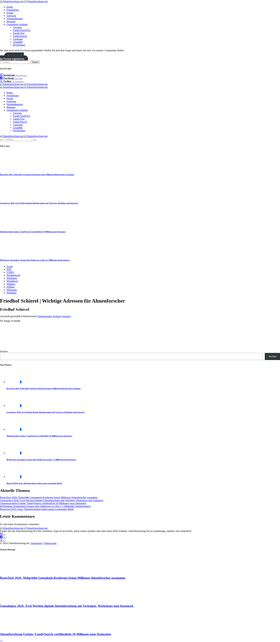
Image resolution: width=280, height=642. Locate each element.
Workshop (11, 278)
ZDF (9, 269)
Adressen (11, 15)
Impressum (36, 543)
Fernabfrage (12, 9)
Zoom (9, 266)
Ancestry (17, 27)
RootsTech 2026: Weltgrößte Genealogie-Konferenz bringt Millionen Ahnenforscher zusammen (37, 174)
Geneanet (18, 39)
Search (35, 62)
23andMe (18, 42)
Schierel (57, 316)
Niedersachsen (44, 316)
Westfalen (11, 292)
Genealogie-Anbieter (17, 24)
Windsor (10, 284)
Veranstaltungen (14, 18)
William (10, 287)
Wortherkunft (13, 275)
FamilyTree (19, 33)
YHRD (10, 272)
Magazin (10, 21)
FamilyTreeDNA (21, 30)
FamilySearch (20, 36)
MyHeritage (19, 45)
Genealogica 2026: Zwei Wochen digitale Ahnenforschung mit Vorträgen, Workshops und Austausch (39, 203)
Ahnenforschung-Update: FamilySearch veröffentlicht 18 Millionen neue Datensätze (33, 232)
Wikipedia (11, 289)
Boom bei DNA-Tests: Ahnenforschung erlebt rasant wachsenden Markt (34, 483)
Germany (66, 316)
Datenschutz (50, 543)
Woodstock (12, 281)
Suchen (4, 351)
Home (9, 7)
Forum (9, 12)
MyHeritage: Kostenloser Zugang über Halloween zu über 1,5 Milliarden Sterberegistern (35, 260)
